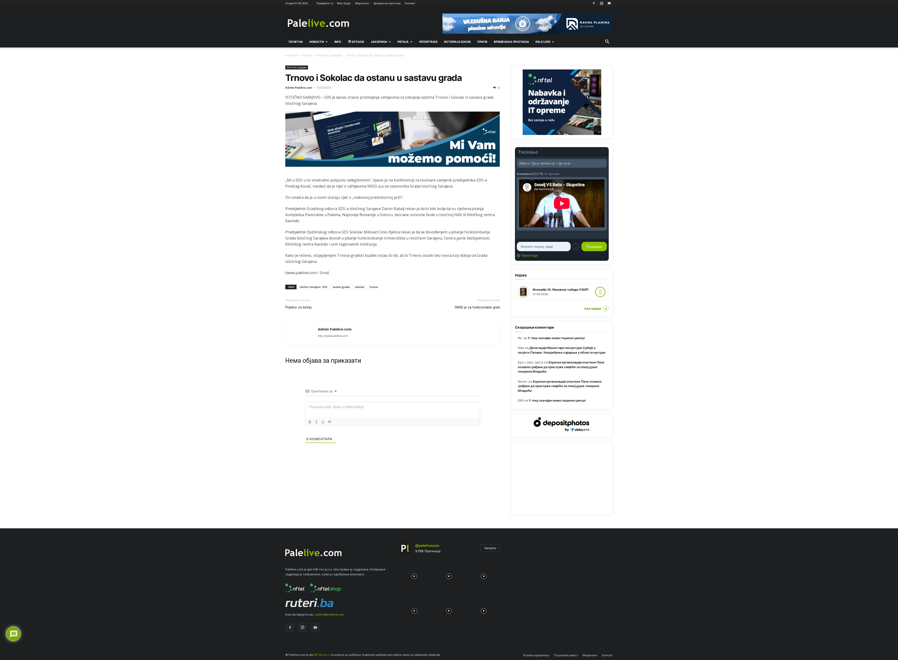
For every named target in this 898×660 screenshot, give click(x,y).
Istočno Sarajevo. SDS (313, 287)
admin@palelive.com (329, 614)
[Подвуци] (323, 422)
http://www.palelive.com (333, 335)
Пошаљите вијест (566, 655)
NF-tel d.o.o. (322, 654)
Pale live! (543, 42)
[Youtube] (609, 3)
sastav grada (341, 287)
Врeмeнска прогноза (511, 42)
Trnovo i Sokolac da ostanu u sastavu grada (373, 77)
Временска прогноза (387, 3)
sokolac (360, 287)
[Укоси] (316, 422)
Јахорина (379, 42)
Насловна (292, 55)
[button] (607, 42)
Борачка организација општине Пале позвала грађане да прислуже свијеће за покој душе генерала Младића (561, 366)
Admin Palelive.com (298, 87)
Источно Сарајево (329, 55)
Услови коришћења (536, 655)
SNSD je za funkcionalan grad (477, 307)
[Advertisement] (562, 478)
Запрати (490, 548)
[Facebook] (593, 3)
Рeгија (403, 42)
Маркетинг (362, 3)
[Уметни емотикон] (576, 246)
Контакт (410, 3)
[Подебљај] (310, 422)
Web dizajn (344, 3)
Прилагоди (529, 255)
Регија (307, 55)
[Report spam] (604, 173)
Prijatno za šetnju (298, 307)
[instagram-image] (414, 575)
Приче (482, 42)
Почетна (296, 42)
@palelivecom (427, 545)
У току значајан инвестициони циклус (556, 338)
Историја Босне (457, 42)
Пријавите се (324, 3)
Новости (316, 42)
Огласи (358, 42)
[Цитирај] (329, 422)
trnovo (374, 287)
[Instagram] (601, 3)
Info (337, 42)
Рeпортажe (428, 42)
